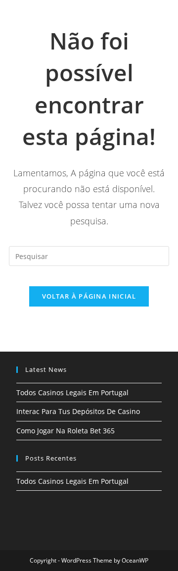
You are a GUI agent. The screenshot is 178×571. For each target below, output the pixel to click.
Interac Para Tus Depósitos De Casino (78, 411)
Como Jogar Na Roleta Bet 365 (65, 430)
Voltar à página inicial (89, 296)
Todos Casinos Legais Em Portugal (72, 392)
